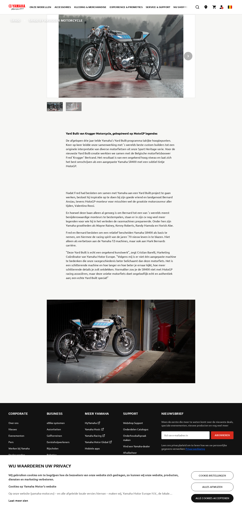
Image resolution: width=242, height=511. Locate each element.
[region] (121, 483)
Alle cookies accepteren (212, 498)
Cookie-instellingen (212, 475)
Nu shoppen (181, 7)
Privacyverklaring (195, 448)
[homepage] (17, 7)
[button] (55, 106)
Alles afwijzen (212, 487)
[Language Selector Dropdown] (229, 7)
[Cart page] (214, 7)
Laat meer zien (18, 500)
